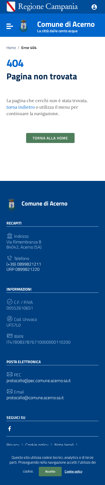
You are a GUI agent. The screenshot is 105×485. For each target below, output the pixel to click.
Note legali (64, 445)
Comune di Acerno (66, 25)
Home (11, 48)
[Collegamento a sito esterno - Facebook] (9, 428)
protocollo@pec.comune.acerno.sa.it (38, 380)
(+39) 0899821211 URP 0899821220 (23, 267)
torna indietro (20, 107)
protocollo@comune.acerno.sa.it (35, 397)
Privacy (12, 445)
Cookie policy (73, 471)
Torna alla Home (50, 138)
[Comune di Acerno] (23, 25)
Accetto (50, 471)
